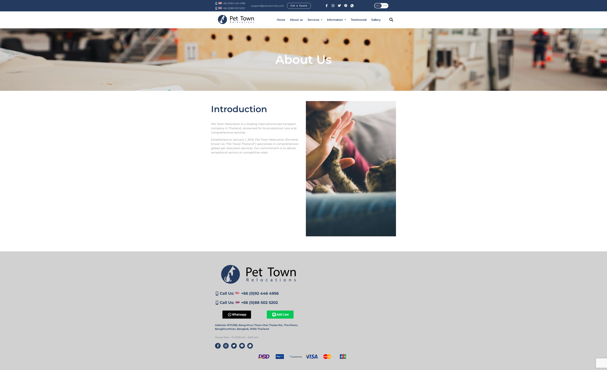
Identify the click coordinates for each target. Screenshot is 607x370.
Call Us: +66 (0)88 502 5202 (249, 302)
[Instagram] (333, 5)
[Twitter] (339, 5)
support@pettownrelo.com (267, 5)
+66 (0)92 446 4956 (233, 3)
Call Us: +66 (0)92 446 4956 (249, 293)
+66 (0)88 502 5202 (233, 8)
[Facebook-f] (326, 5)
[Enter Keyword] (389, 20)
